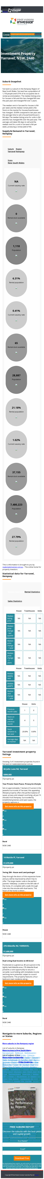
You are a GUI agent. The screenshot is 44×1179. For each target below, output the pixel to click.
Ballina (28, 1057)
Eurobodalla (19, 1081)
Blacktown (15, 1062)
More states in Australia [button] (12, 1057)
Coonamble (7, 1079)
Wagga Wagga (15, 1136)
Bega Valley (23, 1060)
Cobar (11, 1076)
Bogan (15, 1064)
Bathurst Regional (9, 1060)
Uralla (4, 1136)
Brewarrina (7, 1067)
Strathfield (35, 1126)
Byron (24, 1067)
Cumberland (25, 1079)
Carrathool (27, 1072)
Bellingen (33, 1060)
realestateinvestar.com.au (12, 567)
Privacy (37, 1175)
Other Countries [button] (25, 1062)
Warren (5, 1138)
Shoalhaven (19, 1124)
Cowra (15, 1079)
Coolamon (32, 1076)
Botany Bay (24, 1064)
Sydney (20, 1128)
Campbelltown (16, 1069)
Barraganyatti (8, 1053)
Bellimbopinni (30, 1053)
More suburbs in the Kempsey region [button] (18, 1043)
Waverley (32, 1138)
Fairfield (29, 1081)
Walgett (32, 1136)
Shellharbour (7, 1124)
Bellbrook (19, 1053)
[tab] (11, 150)
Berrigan (6, 1062)
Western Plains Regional (30, 1140)
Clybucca (30, 1055)
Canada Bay (28, 1069)
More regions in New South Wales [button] (16, 1050)
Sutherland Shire (9, 1128)
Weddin (5, 1140)
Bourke (33, 1064)
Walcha (25, 1136)
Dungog (34, 1079)
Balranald (36, 1057)
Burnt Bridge (20, 1055)
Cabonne (32, 1067)
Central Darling (15, 1074)
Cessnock (26, 1074)
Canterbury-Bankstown (11, 1072)
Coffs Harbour (21, 1076)
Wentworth (14, 1140)
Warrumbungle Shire (18, 1138)
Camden (5, 1069)
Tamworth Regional (32, 1128)
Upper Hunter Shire (10, 1133)
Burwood (16, 1067)
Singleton (29, 1124)
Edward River (7, 1081)
